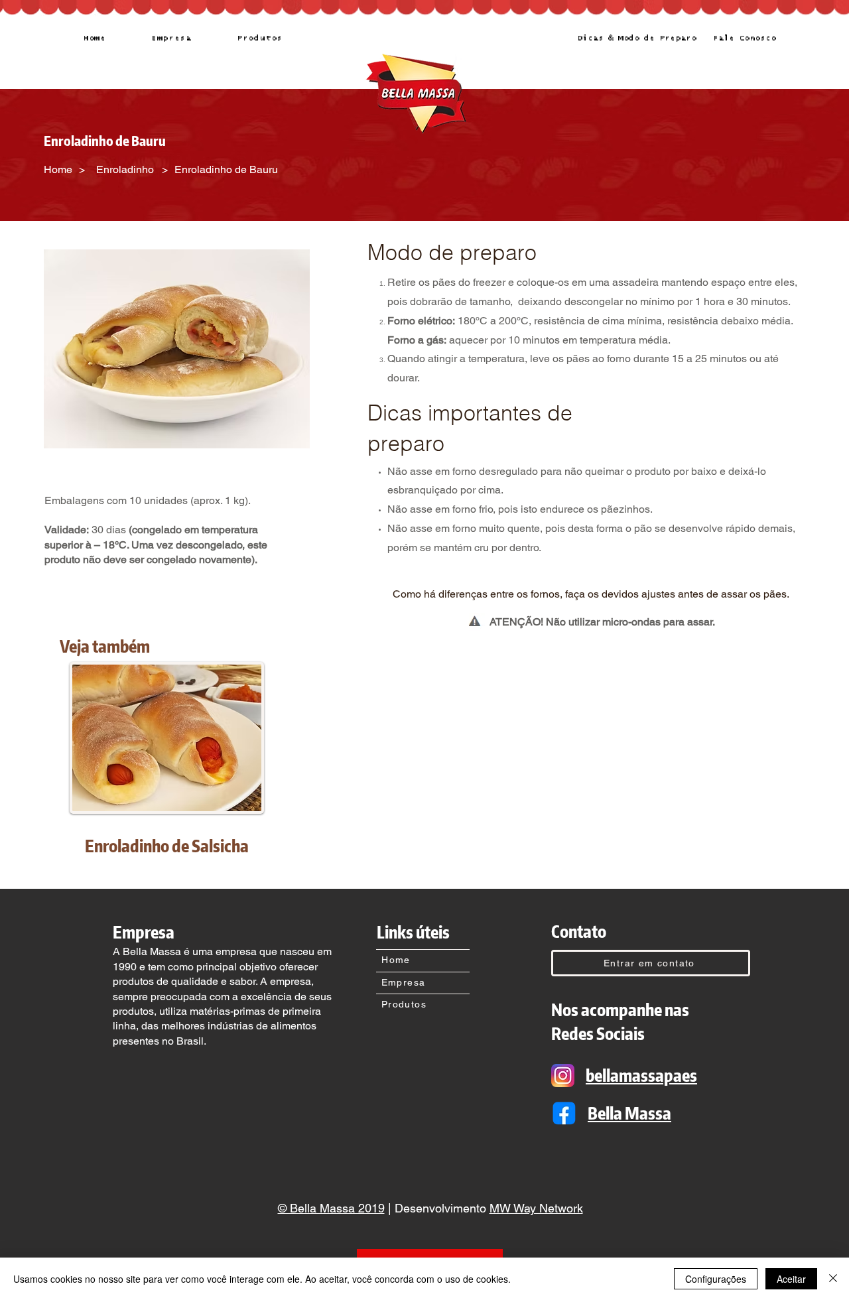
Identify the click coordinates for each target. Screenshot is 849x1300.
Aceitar (791, 1278)
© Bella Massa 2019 (331, 1208)
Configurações (715, 1278)
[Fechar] (833, 1278)
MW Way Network (536, 1208)
